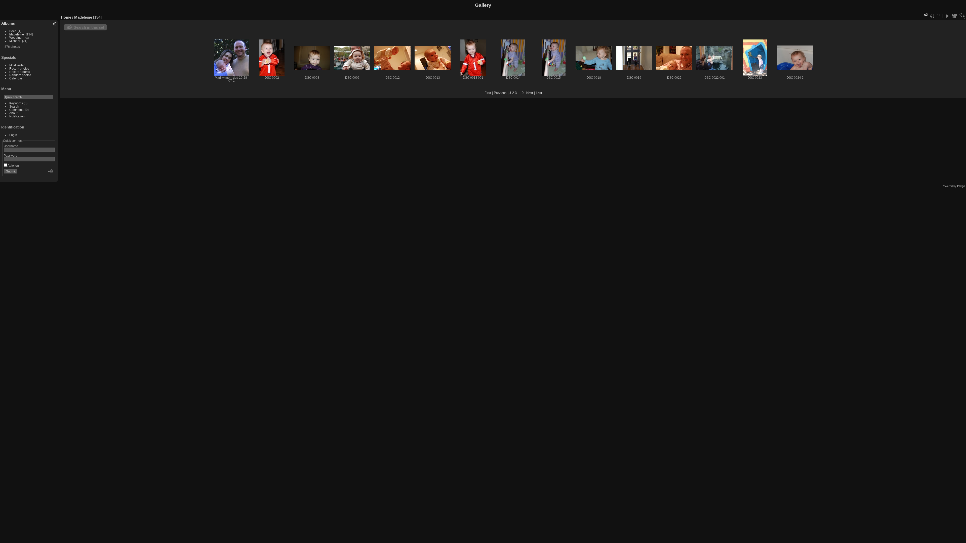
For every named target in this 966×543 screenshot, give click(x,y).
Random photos (20, 75)
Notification (17, 116)
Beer (12, 31)
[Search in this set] (925, 15)
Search (14, 106)
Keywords (16, 103)
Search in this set (89, 27)
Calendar (15, 78)
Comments (16, 109)
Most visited (17, 65)
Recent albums (19, 71)
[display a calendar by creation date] (962, 16)
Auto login (14, 165)
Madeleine (16, 34)
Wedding (15, 37)
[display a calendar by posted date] (954, 16)
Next (529, 93)
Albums (8, 23)
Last (539, 93)
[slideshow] (947, 16)
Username (11, 146)
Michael (14, 40)
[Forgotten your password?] (50, 172)
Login (13, 135)
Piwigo (961, 186)
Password (10, 155)
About (13, 113)
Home (66, 17)
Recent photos (19, 68)
